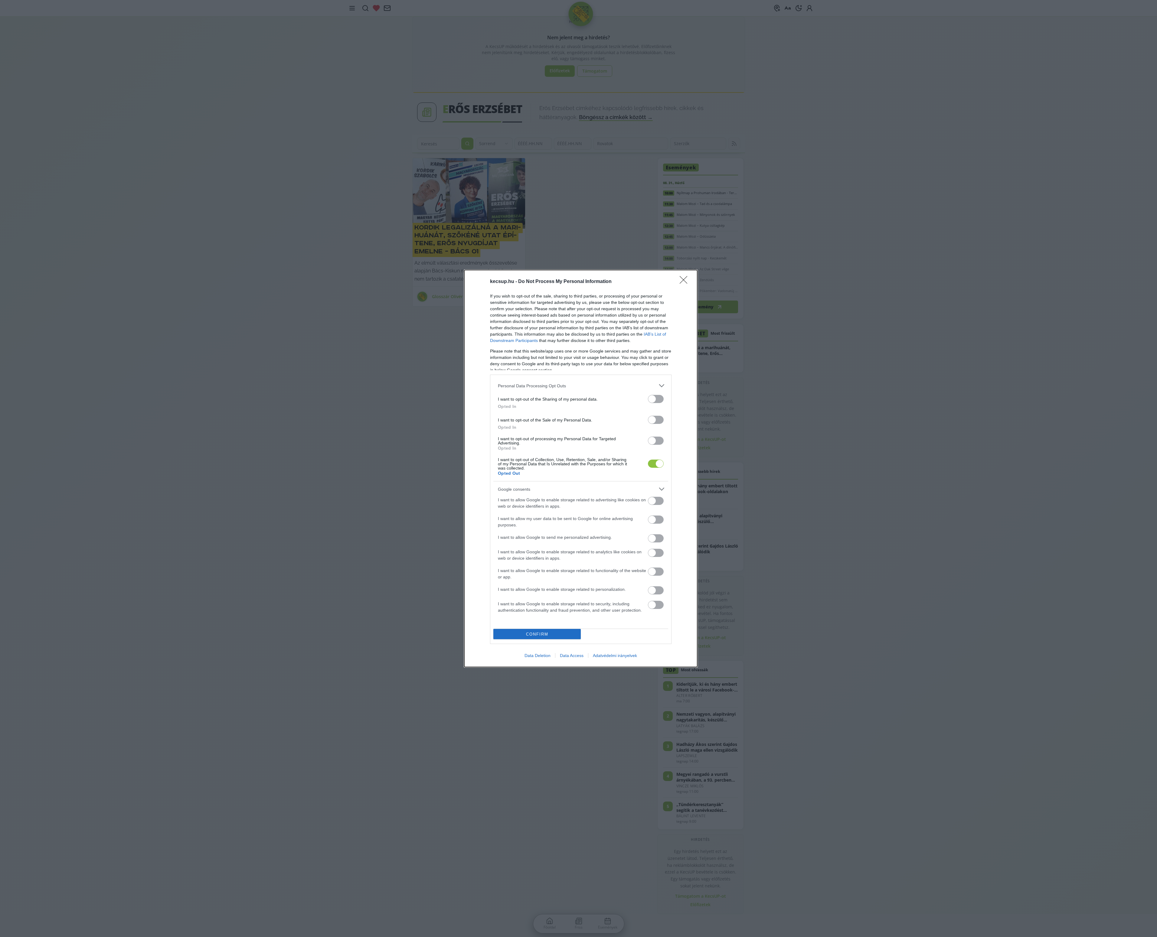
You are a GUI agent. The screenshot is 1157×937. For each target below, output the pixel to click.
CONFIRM (537, 634)
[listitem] (581, 385)
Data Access (571, 655)
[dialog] (580, 468)
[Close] (685, 282)
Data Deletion (538, 655)
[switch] (656, 399)
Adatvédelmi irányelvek (615, 655)
